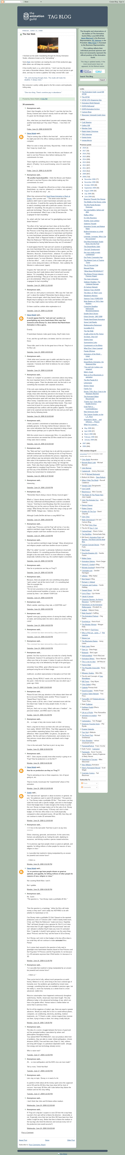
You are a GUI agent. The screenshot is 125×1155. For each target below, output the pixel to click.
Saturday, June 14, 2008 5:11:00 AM (40, 285)
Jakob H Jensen (87, 596)
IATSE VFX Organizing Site (92, 100)
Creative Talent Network (90, 694)
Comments (87, 787)
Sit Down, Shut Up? (91, 337)
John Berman (86, 468)
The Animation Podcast (90, 616)
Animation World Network (91, 103)
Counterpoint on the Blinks (93, 345)
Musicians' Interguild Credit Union (93, 115)
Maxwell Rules (89, 268)
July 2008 (87, 194)
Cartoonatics (86, 721)
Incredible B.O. (89, 328)
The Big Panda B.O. (91, 380)
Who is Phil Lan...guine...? (91, 633)
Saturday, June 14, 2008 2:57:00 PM (40, 561)
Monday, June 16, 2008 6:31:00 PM (39, 961)
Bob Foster (86, 550)
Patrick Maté (86, 665)
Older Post (71, 1140)
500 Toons (85, 681)
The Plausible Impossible (91, 668)
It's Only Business (90, 218)
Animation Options (88, 561)
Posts (85, 783)
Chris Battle (86, 459)
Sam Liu (85, 649)
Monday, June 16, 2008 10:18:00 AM (40, 788)
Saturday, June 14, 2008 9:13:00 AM (40, 370)
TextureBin (85, 699)
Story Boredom (87, 741)
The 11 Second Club (91, 265)
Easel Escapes (87, 691)
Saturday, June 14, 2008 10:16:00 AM (40, 416)
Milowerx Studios (88, 673)
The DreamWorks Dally (92, 247)
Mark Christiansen (88, 520)
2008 (84, 177)
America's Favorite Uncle (91, 724)
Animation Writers (88, 659)
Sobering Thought (90, 224)
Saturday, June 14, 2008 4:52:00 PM (40, 637)
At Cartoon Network (91, 287)
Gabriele (85, 687)
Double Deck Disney (91, 314)
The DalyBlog (86, 534)
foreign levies (86, 137)
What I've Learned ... (91, 425)
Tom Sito (85, 732)
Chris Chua (93, 525)
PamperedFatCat (88, 746)
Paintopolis (86, 752)
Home (47, 1140)
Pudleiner (89, 704)
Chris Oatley (86, 684)
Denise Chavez (87, 505)
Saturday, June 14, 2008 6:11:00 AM (40, 311)
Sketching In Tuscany (89, 759)
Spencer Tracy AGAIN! (92, 290)
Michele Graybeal (88, 568)
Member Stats (87, 128)
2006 (84, 446)
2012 (84, 165)
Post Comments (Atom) (37, 1145)
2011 (84, 168)
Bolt (28, 62)
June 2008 (88, 197)
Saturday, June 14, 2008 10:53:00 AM (40, 444)
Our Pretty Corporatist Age (93, 257)
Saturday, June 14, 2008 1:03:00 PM (40, 488)
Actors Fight (88, 359)
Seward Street (87, 590)
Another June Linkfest (91, 221)
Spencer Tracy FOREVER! (93, 298)
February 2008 (89, 437)
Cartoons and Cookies (90, 585)
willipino (84, 576)
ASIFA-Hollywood (88, 106)
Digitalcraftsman (98, 699)
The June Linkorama (91, 279)
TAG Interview (87, 134)
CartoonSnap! (87, 531)
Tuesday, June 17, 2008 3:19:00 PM (40, 1071)
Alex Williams (87, 765)
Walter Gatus (86, 558)
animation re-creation (89, 716)
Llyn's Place (86, 593)
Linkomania (88, 383)
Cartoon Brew (86, 112)
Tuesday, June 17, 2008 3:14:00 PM (40, 1055)
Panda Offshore (89, 351)
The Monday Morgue (89, 624)
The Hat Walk (29, 34)
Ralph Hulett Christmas (90, 131)
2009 (84, 174)
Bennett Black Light (89, 463)
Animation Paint (95, 537)
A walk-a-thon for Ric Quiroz (94, 334)
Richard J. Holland (88, 582)
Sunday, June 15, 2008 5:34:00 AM (39, 687)
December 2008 (89, 179)
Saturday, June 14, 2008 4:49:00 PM (40, 625)
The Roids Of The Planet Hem (92, 495)
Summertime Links (90, 342)
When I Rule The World (90, 480)
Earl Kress (95, 630)
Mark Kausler (86, 613)
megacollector (87, 140)
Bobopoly (85, 652)
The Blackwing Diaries (90, 641)
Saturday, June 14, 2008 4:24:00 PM (40, 598)
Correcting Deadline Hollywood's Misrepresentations (91, 309)
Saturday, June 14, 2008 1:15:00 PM (40, 536)
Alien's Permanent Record (91, 768)
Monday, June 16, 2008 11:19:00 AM (40, 821)
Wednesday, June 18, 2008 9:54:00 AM (41, 1128)
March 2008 (88, 434)
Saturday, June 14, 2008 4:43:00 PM (40, 609)
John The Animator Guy (90, 500)
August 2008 (88, 191)
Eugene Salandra (88, 729)
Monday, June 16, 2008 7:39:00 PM (39, 1023)
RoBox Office (88, 215)
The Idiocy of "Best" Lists (93, 293)
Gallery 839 (86, 125)
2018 (84, 148)
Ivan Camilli (86, 489)
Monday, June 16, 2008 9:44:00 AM (39, 763)
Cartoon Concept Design (90, 545)
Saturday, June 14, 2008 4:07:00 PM (40, 572)
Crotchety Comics (88, 773)
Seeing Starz (88, 340)
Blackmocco (86, 492)
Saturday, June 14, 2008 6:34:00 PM (40, 648)
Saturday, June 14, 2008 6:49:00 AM (40, 352)
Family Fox (88, 389)
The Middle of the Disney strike (95, 202)
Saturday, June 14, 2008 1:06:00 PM (40, 520)
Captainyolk (86, 471)
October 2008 (89, 185)
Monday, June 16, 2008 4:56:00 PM (39, 889)
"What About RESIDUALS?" (94, 271)
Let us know (83, 454)
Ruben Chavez (87, 508)
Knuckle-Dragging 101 (89, 553)
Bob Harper (86, 579)
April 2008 (87, 431)
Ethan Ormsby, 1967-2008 (93, 316)
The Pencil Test (87, 735)
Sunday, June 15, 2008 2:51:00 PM (39, 715)
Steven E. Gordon (88, 564)
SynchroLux (86, 621)
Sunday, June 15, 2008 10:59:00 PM (40, 749)
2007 (84, 443)
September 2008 (90, 188)
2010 (84, 171)
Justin (29, 793)
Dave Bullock (100, 477)
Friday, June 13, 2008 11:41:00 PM (39, 171)
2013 (84, 162)
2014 (84, 159)
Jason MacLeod (87, 38)
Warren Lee (86, 638)
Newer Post (23, 1140)
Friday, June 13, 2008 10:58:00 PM (39, 129)
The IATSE (86, 97)
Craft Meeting (86, 122)
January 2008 (89, 440)
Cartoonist (96, 749)
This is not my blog (88, 662)
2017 (84, 151)
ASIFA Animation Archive (91, 109)
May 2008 (87, 428)
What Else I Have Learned (93, 348)
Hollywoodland (87, 656)
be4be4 (84, 610)
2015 (84, 156)
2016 (84, 154)
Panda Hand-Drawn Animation (94, 319)
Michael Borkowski (93, 474)
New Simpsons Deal (91, 412)
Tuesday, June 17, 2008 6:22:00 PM (40, 1094)
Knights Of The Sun (89, 511)
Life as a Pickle (87, 712)
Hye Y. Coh (94, 528)
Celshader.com (87, 571)
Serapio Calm (86, 486)
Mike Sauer (92, 43)
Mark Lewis (86, 646)
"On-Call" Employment (92, 249)
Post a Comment (27, 1133)
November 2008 (89, 182)
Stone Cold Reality (90, 322)
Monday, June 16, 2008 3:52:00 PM (39, 864)
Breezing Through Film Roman (94, 199)
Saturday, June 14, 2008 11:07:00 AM (40, 476)
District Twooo (89, 386)
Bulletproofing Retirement (93, 325)
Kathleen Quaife (87, 707)
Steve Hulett (31, 133)
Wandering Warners (91, 296)
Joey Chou (85, 517)
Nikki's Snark (88, 372)
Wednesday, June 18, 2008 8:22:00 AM (41, 1105)
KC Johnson (96, 40)
